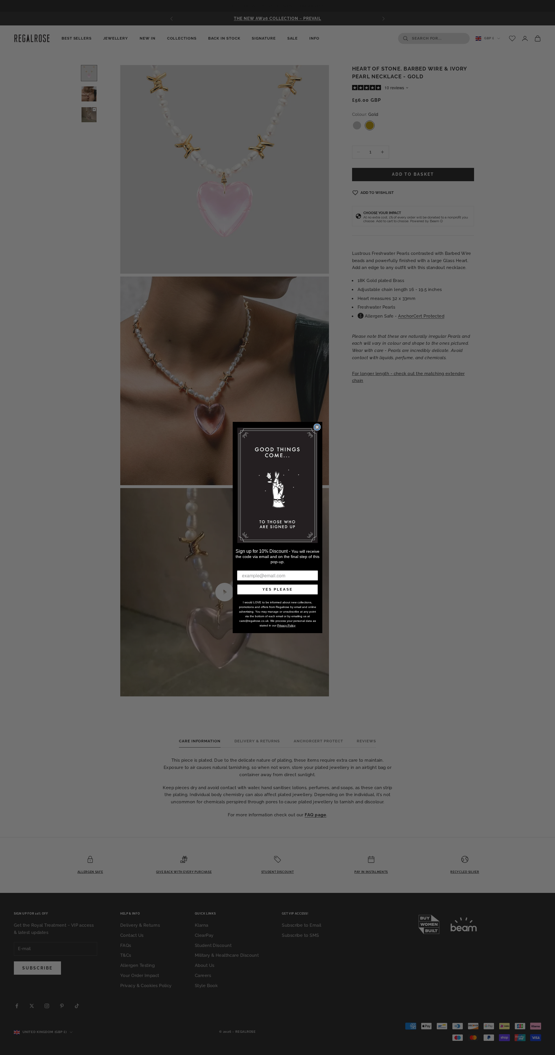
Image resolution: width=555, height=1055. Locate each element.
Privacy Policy (286, 625)
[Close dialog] (317, 427)
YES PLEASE (277, 589)
